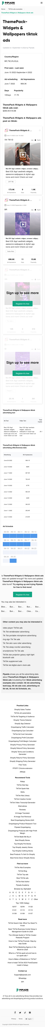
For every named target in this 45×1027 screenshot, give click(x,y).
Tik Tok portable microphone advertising (19, 635)
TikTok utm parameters (22, 713)
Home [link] (3, 9)
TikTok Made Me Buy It (22, 836)
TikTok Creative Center (22, 799)
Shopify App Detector (22, 723)
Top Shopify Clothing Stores (22, 851)
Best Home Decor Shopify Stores (22, 858)
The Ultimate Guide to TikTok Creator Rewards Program (22, 936)
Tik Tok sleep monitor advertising (16, 646)
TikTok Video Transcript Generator (22, 802)
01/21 (14, 910)
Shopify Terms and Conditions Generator (22, 752)
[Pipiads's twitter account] (20, 1012)
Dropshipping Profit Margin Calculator (23, 741)
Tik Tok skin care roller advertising (17, 643)
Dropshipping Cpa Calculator (22, 730)
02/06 (22, 906)
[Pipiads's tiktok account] (25, 1012)
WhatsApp (22, 978)
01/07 (30, 913)
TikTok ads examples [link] (15, 9)
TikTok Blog (22, 871)
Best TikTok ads (22, 878)
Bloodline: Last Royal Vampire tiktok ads (5, 606)
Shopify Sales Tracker (22, 709)
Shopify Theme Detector (23, 720)
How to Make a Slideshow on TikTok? (22, 959)
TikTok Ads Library (23, 795)
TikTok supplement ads (12, 661)
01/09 (14, 913)
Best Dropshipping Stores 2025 (22, 820)
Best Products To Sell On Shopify (22, 854)
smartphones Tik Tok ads (13, 650)
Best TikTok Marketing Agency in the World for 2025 (22, 948)
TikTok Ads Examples (22, 867)
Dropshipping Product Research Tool (22, 823)
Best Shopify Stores (22, 840)
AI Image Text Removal (22, 816)
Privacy (13, 1018)
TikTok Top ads (22, 874)
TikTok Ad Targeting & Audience (23, 716)
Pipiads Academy (22, 885)
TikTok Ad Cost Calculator (22, 734)
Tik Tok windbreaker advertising (16, 631)
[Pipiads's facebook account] (15, 1012)
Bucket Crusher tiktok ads (14, 606)
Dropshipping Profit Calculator (22, 737)
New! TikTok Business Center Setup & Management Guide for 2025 (22, 930)
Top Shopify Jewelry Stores (22, 847)
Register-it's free (22, 303)
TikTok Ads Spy (22, 785)
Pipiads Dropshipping (22, 827)
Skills (23, 792)
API (22, 982)
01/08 (22, 913)
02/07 (14, 906)
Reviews (22, 809)
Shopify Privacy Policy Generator (22, 744)
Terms (20, 1018)
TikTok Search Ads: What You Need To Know (22, 924)
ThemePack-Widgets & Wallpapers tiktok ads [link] (17, 13)
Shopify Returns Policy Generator (22, 757)
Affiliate (22, 772)
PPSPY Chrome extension (22, 768)
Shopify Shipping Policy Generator (22, 761)
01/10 (30, 910)
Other (35, 899)
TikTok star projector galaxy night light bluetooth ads (18, 656)
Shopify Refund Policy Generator (22, 748)
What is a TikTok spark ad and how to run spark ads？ (22, 954)
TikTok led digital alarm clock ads (16, 665)
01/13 (22, 910)
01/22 (30, 906)
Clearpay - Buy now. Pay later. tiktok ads (31, 611)
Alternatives (22, 806)
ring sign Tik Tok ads (11, 639)
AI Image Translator (22, 813)
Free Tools (22, 765)
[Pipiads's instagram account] (30, 1012)
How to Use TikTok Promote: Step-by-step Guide (23, 942)
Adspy (22, 781)
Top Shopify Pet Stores (22, 844)
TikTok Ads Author (22, 881)
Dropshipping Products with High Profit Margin (22, 831)
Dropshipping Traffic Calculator (22, 727)
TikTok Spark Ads (22, 788)
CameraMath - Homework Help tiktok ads (39, 611)
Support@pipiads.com (22, 974)
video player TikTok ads (12, 627)
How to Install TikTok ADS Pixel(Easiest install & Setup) (22, 963)
